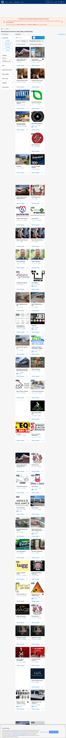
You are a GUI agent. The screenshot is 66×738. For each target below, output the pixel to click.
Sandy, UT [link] (18, 532)
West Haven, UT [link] (19, 263)
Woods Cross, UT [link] (35, 350)
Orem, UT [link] (33, 198)
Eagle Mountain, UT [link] (35, 392)
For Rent (8, 47)
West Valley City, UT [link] (20, 126)
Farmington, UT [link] (34, 597)
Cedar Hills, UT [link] (19, 392)
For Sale (8, 41)
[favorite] (27, 65)
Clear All (18, 41)
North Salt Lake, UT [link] (35, 220)
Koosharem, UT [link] (34, 370)
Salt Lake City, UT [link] (19, 82)
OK (64, 726)
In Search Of (8, 44)
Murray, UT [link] (18, 284)
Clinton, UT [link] (18, 372)
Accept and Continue (54, 732)
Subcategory (4, 60)
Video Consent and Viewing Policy (20, 735)
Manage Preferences (44, 732)
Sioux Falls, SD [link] (34, 146)
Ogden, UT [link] (33, 327)
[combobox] (7, 58)
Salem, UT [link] (33, 532)
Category (4, 57)
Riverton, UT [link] (18, 168)
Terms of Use (15, 734)
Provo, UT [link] (18, 241)
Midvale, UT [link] (34, 553)
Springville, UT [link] (34, 704)
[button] (12, 58)
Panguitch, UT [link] (34, 284)
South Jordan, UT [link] (19, 435)
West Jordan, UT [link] (34, 62)
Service (7, 50)
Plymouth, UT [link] (34, 169)
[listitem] (22, 57)
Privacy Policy (21, 734)
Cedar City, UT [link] (18, 62)
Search (7, 28)
